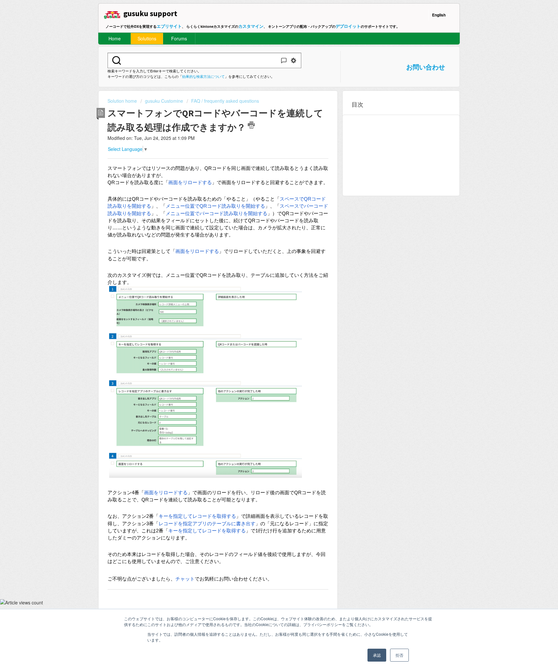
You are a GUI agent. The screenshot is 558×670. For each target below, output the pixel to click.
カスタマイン (251, 26)
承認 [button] (377, 655)
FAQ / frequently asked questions (225, 101)
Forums (179, 38)
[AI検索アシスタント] (283, 60)
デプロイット (348, 26)
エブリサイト (169, 26)
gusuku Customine (164, 101)
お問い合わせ (425, 66)
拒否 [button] (399, 655)
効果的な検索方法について (203, 76)
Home (114, 38)
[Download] (267, 256)
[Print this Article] (251, 125)
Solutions (147, 38)
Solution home (123, 101)
